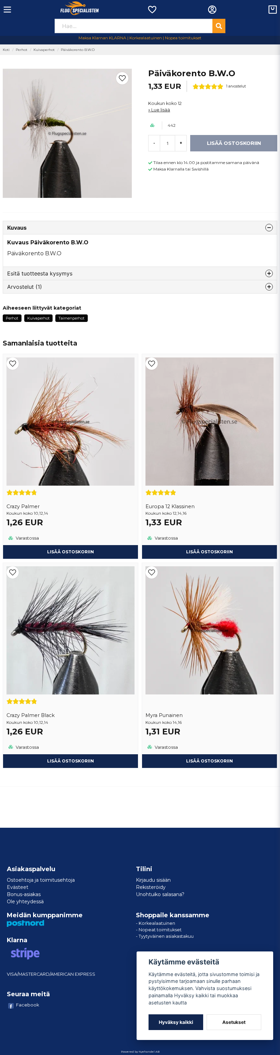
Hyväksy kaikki (176, 1022)
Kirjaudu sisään (153, 880)
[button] (122, 78)
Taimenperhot (71, 318)
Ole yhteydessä (25, 901)
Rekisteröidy (151, 887)
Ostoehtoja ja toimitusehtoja (41, 880)
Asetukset (234, 1022)
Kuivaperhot (44, 50)
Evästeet (17, 887)
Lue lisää (160, 109)
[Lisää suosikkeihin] (151, 9)
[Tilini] (212, 9)
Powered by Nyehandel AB (140, 1051)
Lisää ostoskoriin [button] (70, 551)
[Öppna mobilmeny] (7, 9)
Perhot (21, 50)
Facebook (27, 1004)
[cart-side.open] (272, 9)
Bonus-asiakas (24, 894)
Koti (6, 50)
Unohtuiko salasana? (160, 894)
